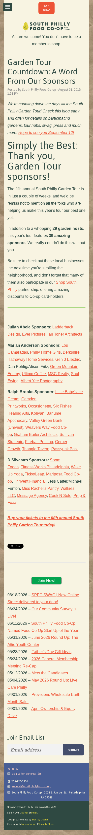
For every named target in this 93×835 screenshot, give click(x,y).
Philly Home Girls (45, 352)
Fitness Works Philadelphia (45, 467)
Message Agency (32, 495)
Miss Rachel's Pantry (40, 488)
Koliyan (37, 413)
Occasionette (39, 406)
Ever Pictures (34, 334)
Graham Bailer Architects (36, 434)
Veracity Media (46, 824)
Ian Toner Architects (65, 334)
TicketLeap (34, 474)
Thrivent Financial (30, 481)
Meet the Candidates (49, 673)
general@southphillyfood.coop (31, 786)
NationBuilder (29, 824)
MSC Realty (58, 374)
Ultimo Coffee (34, 374)
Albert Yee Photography (41, 381)
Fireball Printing (39, 442)
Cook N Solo (60, 495)
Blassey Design (40, 819)
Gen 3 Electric (67, 359)
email (34, 812)
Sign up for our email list (26, 773)
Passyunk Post (64, 449)
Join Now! (46, 580)
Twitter (24, 812)
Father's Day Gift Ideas (51, 652)
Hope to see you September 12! (46, 132)
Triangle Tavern (35, 449)
